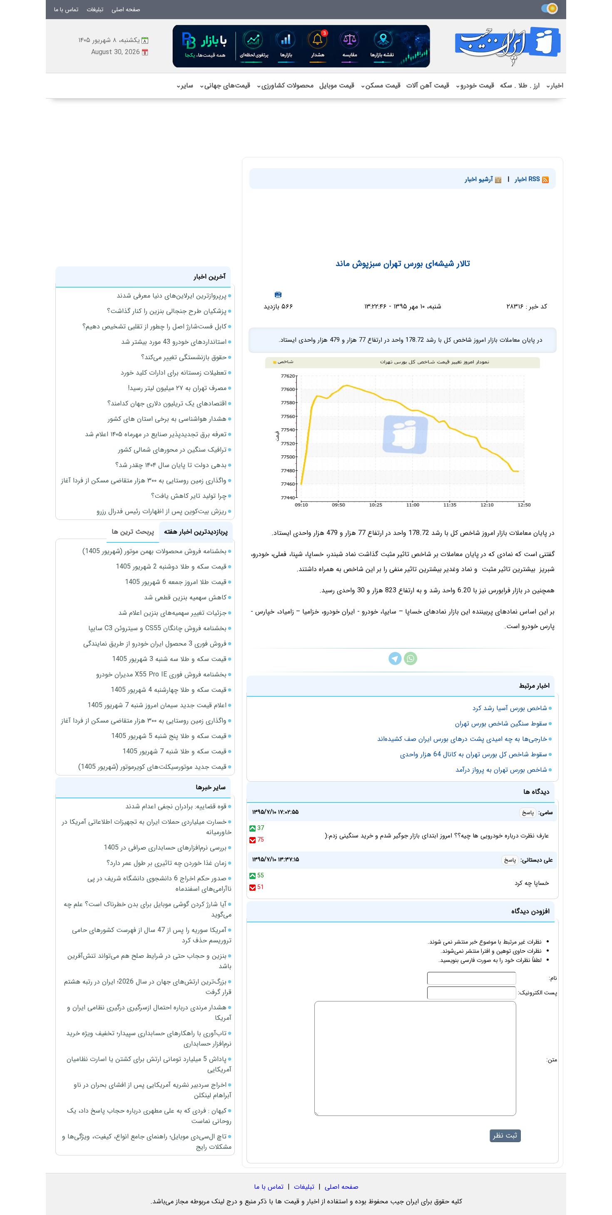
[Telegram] (395, 663)
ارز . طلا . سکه (520, 85)
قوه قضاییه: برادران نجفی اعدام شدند (175, 806)
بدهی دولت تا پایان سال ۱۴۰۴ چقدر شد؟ (170, 465)
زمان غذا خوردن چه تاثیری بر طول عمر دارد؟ (166, 863)
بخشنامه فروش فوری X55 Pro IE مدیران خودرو (161, 674)
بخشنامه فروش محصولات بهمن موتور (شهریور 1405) (154, 551)
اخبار (554, 85)
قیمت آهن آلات (427, 85)
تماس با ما (66, 9)
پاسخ (528, 812)
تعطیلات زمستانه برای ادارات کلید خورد (173, 373)
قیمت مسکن (380, 85)
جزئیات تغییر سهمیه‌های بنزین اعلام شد (172, 613)
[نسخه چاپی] (278, 294)
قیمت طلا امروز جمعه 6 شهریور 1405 (175, 582)
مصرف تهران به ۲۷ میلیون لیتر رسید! (177, 388)
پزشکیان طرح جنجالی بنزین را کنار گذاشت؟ (166, 311)
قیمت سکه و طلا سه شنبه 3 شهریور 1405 (169, 659)
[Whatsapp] (410, 663)
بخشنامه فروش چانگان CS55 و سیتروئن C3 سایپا (157, 628)
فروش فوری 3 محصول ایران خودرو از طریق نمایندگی (154, 644)
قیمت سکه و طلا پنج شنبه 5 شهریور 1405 (168, 736)
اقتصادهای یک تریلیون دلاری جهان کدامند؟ (166, 403)
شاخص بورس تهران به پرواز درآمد (501, 770)
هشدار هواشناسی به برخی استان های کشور (167, 419)
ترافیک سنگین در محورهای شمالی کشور (172, 450)
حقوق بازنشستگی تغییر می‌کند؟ (183, 357)
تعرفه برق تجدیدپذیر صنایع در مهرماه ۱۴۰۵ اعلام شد (155, 434)
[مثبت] (252, 828)
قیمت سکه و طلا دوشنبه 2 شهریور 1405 (171, 567)
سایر (184, 85)
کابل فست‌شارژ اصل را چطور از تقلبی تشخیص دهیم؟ (154, 326)
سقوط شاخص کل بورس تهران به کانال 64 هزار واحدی (473, 754)
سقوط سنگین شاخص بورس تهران (501, 723)
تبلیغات (95, 9)
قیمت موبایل (336, 85)
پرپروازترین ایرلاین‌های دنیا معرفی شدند (171, 296)
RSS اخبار (528, 179)
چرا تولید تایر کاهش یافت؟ (188, 496)
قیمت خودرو (474, 85)
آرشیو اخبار (480, 179)
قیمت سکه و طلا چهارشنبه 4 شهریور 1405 (168, 690)
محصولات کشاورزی (284, 85)
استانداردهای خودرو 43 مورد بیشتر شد (173, 342)
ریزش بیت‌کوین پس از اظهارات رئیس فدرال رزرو (161, 511)
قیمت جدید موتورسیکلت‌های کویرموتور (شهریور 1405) (152, 767)
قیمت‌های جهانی (224, 85)
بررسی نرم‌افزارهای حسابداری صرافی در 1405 (165, 847)
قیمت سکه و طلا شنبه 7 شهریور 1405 (174, 751)
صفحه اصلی (126, 9)
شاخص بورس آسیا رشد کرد (510, 708)
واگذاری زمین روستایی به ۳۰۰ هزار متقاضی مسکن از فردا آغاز (143, 480)
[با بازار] (302, 46)
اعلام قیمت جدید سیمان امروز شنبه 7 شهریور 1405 (156, 705)
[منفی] (252, 840)
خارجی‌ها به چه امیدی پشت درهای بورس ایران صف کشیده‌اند (462, 739)
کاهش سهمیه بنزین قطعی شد (185, 597)
